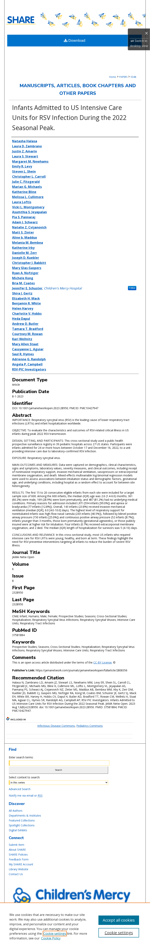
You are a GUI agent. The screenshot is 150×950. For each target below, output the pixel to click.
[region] (75, 926)
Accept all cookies (119, 920)
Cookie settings (54, 933)
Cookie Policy (51, 938)
